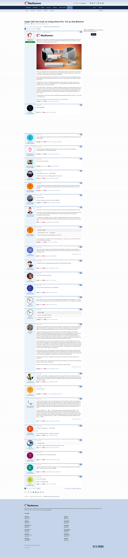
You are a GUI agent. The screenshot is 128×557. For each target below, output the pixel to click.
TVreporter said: (41, 230)
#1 (81, 31)
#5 (81, 158)
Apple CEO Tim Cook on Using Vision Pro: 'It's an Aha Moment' (55, 99)
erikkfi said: (40, 312)
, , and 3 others (49, 319)
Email (25, 518)
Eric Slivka (66, 516)
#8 (81, 195)
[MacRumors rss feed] (100, 3)
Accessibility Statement (35, 545)
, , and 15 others (49, 368)
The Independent (59, 39)
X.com (28, 518)
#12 (81, 260)
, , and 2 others (49, 101)
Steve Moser (27, 538)
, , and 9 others (50, 202)
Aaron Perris (66, 538)
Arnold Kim (27, 516)
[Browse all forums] (99, 10)
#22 (81, 440)
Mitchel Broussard (28, 525)
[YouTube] (98, 3)
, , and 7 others (49, 268)
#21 (81, 425)
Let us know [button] (83, 3)
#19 (81, 386)
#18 (81, 373)
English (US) (100, 546)
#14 (81, 285)
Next (38, 28)
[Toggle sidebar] (103, 11)
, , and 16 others (48, 242)
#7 (81, 183)
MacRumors (28, 23)
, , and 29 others (49, 154)
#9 (81, 207)
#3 (81, 134)
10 (34, 28)
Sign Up (93, 34)
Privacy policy (27, 545)
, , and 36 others (49, 166)
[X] (96, 3)
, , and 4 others (48, 304)
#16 (81, 309)
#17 (81, 324)
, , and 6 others (47, 112)
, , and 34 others (51, 141)
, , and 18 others (49, 447)
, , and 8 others (50, 190)
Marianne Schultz (67, 529)
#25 (81, 476)
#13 (81, 273)
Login (93, 37)
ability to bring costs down (57, 78)
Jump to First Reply (46, 32)
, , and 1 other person (49, 420)
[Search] (101, 10)
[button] (35, 7)
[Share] (79, 32)
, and (47, 255)
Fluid (25, 547)
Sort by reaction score (43, 23)
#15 (81, 297)
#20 (81, 398)
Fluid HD (28, 547)
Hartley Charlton (27, 529)
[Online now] (30, 165)
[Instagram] (94, 3)
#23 (81, 452)
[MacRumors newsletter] (103, 3)
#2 (81, 105)
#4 (81, 146)
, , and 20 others (47, 280)
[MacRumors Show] (90, 3)
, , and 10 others (49, 178)
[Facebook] (92, 3)
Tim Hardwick (66, 525)
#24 (81, 464)
